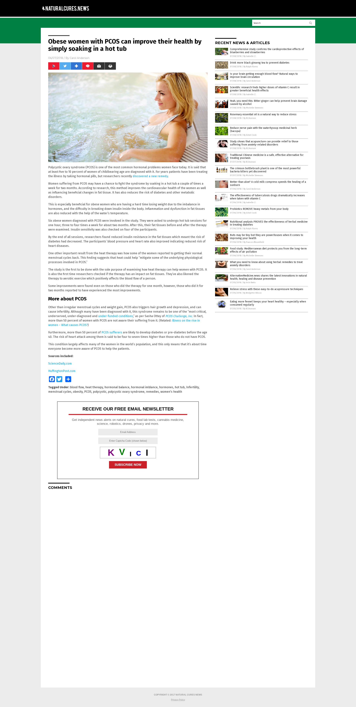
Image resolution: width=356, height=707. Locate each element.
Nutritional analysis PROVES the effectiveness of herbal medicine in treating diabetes (269, 223)
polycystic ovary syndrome (126, 391)
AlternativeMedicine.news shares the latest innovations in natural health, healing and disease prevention (268, 277)
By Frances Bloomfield (253, 242)
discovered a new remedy (150, 176)
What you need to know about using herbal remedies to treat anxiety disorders (266, 264)
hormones (166, 387)
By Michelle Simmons (253, 108)
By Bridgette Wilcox (252, 293)
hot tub (180, 387)
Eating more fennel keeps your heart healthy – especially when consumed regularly (268, 303)
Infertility (192, 387)
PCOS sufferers (111, 332)
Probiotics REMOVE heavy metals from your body (259, 209)
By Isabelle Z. (249, 56)
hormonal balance (116, 387)
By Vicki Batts (249, 282)
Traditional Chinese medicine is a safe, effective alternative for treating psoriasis (267, 156)
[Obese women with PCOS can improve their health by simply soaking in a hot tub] (65, 13)
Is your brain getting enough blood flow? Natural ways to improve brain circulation (264, 75)
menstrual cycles (59, 391)
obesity (78, 391)
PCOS (87, 391)
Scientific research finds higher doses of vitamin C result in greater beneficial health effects (265, 89)
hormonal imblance (144, 387)
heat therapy (94, 387)
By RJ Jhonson (249, 118)
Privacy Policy (178, 699)
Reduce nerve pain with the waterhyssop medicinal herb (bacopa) (263, 129)
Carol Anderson (79, 58)
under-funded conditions (115, 316)
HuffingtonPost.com (61, 371)
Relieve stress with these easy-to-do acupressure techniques (266, 289)
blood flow (77, 387)
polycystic (99, 391)
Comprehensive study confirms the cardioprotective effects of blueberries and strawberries (267, 51)
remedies (152, 391)
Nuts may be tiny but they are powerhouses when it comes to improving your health (266, 237)
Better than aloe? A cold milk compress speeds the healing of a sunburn (268, 183)
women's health (171, 391)
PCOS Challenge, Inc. (179, 316)
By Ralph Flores (250, 66)
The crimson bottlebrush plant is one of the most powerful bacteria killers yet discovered (265, 170)
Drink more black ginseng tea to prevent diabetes (259, 62)
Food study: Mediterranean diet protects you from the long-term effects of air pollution (268, 250)
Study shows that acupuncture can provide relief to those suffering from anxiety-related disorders (264, 143)
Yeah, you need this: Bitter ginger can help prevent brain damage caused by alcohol (268, 102)
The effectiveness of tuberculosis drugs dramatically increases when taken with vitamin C (267, 197)
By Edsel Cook (250, 135)
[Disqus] (128, 539)
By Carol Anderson (251, 81)
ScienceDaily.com (60, 363)
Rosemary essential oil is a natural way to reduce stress (263, 114)
